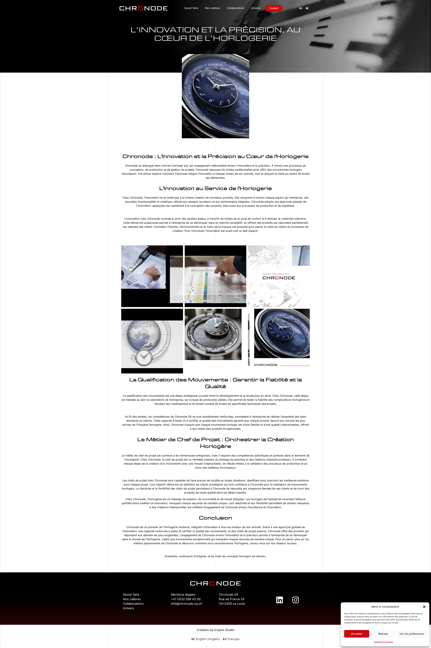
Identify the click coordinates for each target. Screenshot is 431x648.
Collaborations (235, 8)
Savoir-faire (191, 8)
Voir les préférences (411, 633)
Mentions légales (183, 594)
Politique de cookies (383, 642)
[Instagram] (295, 599)
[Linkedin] (279, 599)
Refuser (383, 633)
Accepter (356, 633)
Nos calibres (212, 8)
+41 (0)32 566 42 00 (186, 599)
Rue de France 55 (231, 599)
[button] (424, 606)
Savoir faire (131, 594)
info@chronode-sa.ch (186, 603)
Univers (255, 8)
